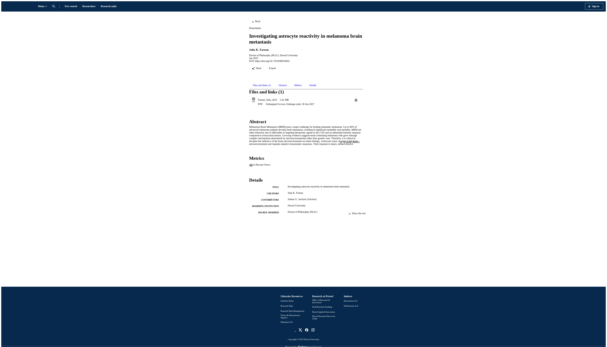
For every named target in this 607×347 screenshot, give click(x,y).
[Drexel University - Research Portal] (19, 6)
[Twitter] (300, 330)
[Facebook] (307, 330)
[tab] (262, 85)
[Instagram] (313, 330)
